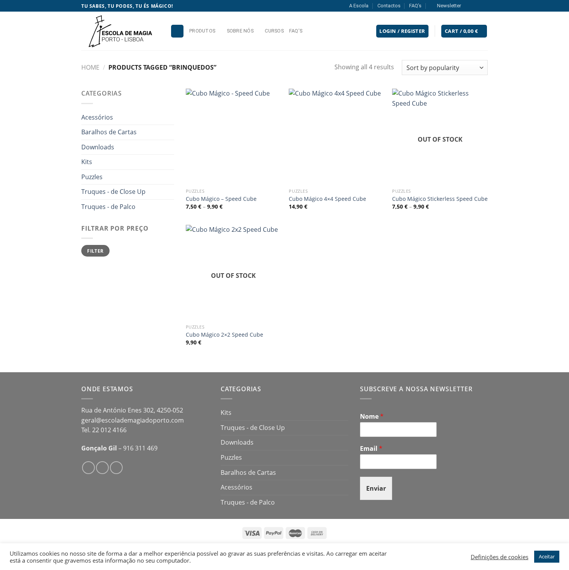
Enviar (376, 488)
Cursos (274, 31)
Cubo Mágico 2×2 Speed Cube (224, 334)
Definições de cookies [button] (499, 556)
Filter (95, 251)
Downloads (97, 147)
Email (371, 449)
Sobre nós (240, 31)
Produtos (202, 31)
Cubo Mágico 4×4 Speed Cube (327, 198)
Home (90, 67)
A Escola (358, 6)
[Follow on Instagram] (476, 6)
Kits (86, 161)
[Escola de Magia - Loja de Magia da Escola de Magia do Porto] (120, 31)
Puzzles (92, 177)
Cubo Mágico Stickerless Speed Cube (440, 198)
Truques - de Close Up (113, 191)
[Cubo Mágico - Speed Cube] (233, 136)
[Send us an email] (484, 6)
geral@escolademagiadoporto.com (132, 420)
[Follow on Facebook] (469, 6)
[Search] (177, 31)
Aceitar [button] (547, 556)
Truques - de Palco (108, 206)
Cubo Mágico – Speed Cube (221, 198)
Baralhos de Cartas (109, 132)
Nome (372, 417)
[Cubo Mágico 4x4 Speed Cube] (336, 136)
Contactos (389, 6)
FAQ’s (415, 6)
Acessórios (97, 117)
